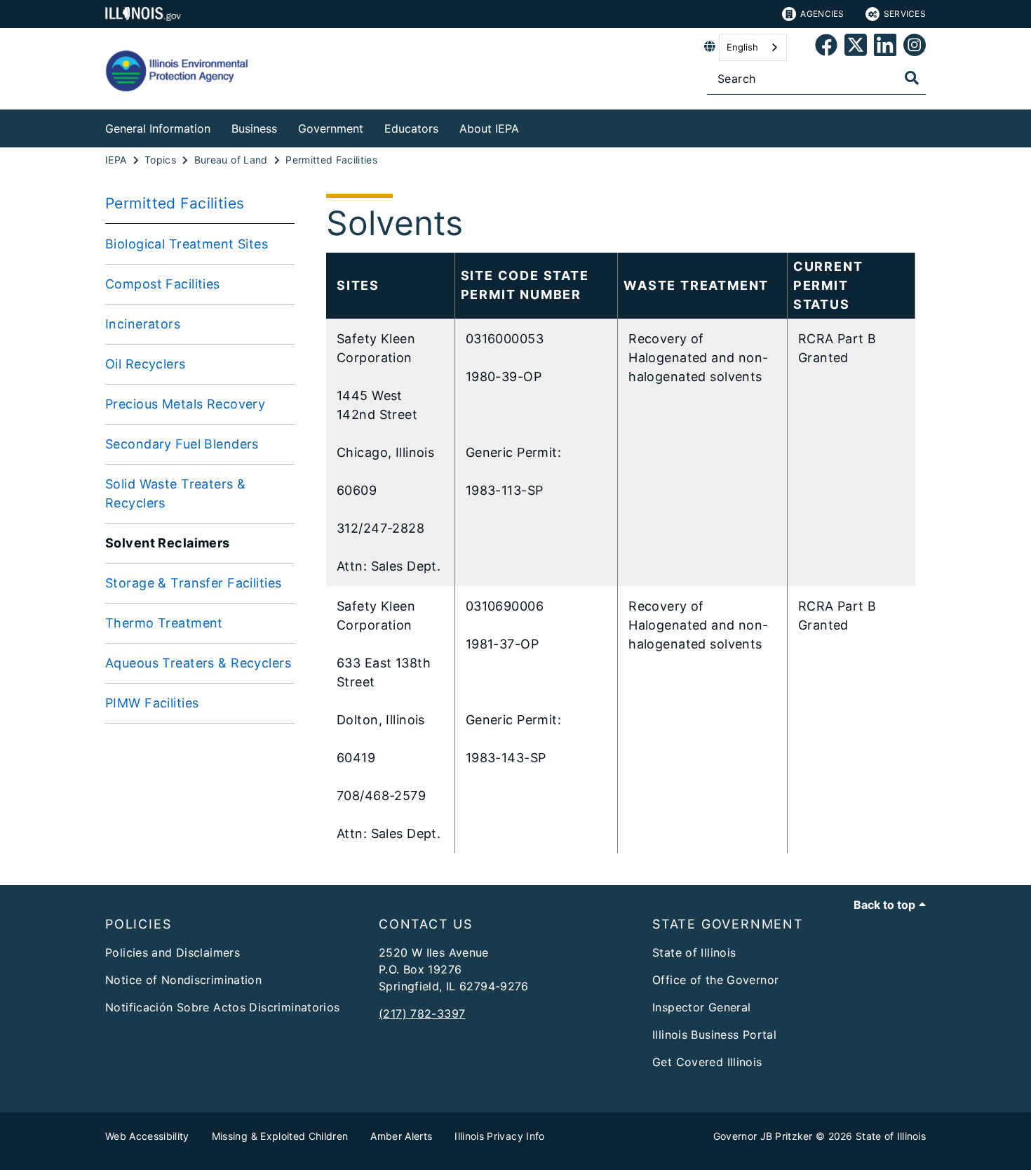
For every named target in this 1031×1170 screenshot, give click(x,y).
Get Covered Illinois (707, 1062)
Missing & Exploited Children (280, 1136)
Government (330, 128)
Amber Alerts (401, 1136)
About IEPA (489, 128)
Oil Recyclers (145, 364)
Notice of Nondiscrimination (183, 980)
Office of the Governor (715, 980)
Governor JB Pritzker (763, 1136)
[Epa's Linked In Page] (885, 47)
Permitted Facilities (175, 203)
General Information (157, 128)
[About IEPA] (529, 125)
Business (254, 128)
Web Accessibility (147, 1136)
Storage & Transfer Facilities (193, 583)
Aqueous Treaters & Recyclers (198, 663)
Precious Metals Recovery (185, 404)
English (742, 47)
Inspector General (701, 1007)
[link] (826, 47)
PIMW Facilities (151, 703)
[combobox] (753, 47)
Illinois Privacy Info (499, 1136)
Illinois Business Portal (714, 1035)
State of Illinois (694, 952)
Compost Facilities (162, 284)
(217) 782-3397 (422, 1013)
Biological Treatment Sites (186, 244)
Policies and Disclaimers (172, 952)
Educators (411, 128)
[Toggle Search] (912, 78)
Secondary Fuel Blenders (182, 444)
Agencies (822, 13)
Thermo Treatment (164, 623)
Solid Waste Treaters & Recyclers (175, 493)
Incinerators (142, 324)
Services (905, 13)
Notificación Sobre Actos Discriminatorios (222, 1007)
